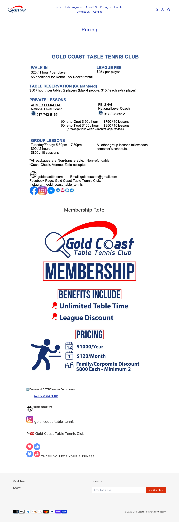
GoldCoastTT (139, 511)
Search (17, 487)
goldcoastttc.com (42, 406)
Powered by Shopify (156, 511)
